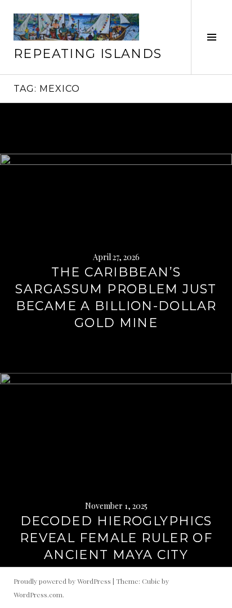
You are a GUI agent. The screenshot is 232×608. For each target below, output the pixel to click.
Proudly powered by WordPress (62, 580)
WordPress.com (38, 594)
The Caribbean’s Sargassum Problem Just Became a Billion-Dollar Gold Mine (115, 297)
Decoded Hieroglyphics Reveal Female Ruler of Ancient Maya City (116, 537)
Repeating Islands (88, 53)
